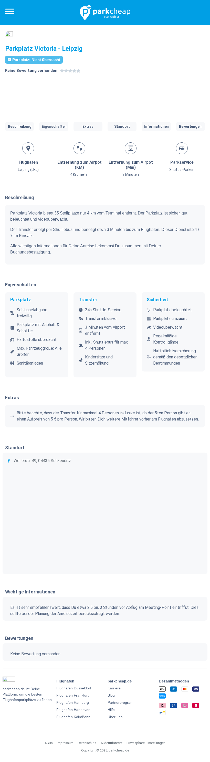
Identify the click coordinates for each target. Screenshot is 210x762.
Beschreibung (20, 126)
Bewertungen (190, 126)
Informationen (156, 126)
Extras (87, 126)
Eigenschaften (54, 126)
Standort (122, 126)
